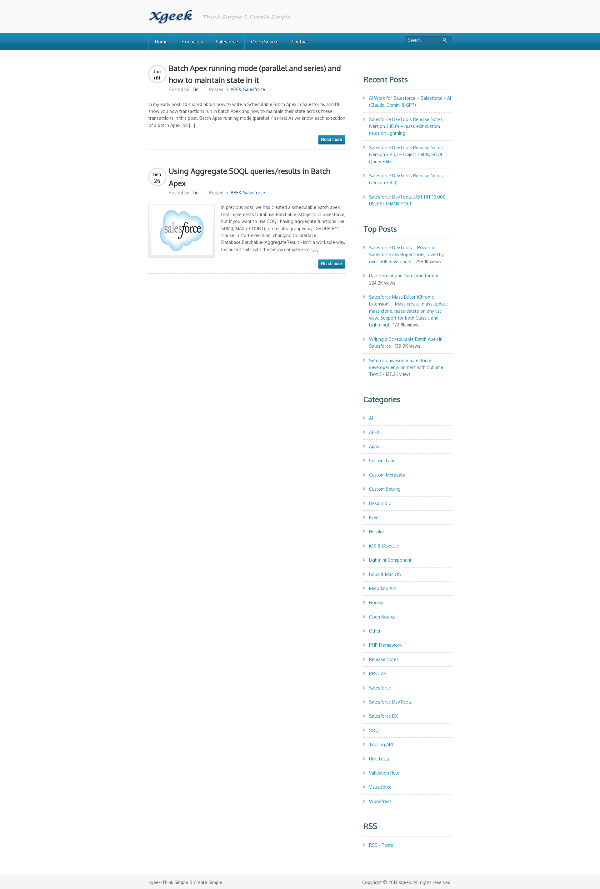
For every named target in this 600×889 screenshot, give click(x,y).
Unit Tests (379, 758)
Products (192, 42)
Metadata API (382, 588)
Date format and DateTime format (403, 275)
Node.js (376, 602)
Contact (300, 42)
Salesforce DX (383, 716)
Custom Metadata (387, 474)
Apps (374, 446)
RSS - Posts (381, 845)
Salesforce (227, 42)
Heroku (376, 531)
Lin (195, 89)
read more (331, 139)
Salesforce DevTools (390, 702)
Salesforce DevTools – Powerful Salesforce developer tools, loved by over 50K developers (406, 254)
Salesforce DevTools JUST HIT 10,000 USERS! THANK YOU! (407, 200)
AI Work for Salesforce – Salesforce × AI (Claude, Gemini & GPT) (410, 101)
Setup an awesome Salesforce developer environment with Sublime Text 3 (406, 367)
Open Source (265, 42)
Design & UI (380, 503)
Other (375, 631)
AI (371, 418)
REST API (378, 673)
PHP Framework (385, 645)
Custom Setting (385, 489)
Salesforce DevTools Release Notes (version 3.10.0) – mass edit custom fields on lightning (406, 126)
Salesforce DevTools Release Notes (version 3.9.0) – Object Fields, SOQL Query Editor (406, 154)
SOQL (375, 730)
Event (374, 517)
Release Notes (384, 659)
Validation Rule (384, 772)
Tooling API (381, 744)
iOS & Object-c (384, 545)
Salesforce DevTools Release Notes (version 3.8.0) (406, 179)
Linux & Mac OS (385, 574)
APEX (236, 89)
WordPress (380, 801)
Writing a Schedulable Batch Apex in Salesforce (405, 342)
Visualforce (380, 787)
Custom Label (383, 460)
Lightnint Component (390, 560)
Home (161, 42)
